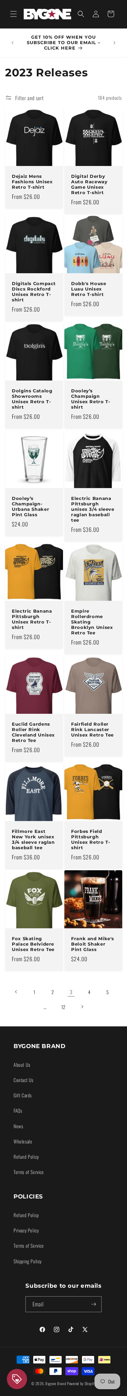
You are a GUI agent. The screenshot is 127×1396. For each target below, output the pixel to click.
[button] (13, 13)
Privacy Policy (26, 1230)
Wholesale (23, 1141)
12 (63, 1006)
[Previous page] (16, 991)
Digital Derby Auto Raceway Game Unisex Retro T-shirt (89, 184)
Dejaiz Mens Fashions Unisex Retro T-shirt (32, 181)
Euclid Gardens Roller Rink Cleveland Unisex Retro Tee (33, 732)
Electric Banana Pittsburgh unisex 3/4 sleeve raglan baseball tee (92, 509)
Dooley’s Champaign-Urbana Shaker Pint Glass (30, 506)
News (18, 1126)
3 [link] (71, 991)
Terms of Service (29, 1171)
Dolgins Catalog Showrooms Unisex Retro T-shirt (32, 399)
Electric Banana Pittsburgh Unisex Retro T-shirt (32, 619)
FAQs (18, 1110)
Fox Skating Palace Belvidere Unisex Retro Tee (33, 944)
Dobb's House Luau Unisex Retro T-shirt (88, 289)
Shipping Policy (28, 1261)
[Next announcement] (114, 42)
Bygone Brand (55, 1383)
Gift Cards (23, 1095)
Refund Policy (26, 1156)
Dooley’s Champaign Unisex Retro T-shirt (90, 399)
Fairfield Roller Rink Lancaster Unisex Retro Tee (92, 729)
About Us (22, 1064)
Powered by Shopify (81, 1383)
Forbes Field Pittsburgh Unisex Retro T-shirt (90, 839)
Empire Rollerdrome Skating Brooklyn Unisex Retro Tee (92, 622)
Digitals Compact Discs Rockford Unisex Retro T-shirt (34, 292)
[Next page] (82, 1006)
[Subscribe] (93, 1304)
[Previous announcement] (12, 42)
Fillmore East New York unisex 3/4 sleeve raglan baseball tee (33, 839)
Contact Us (24, 1079)
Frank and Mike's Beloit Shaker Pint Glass (92, 944)
